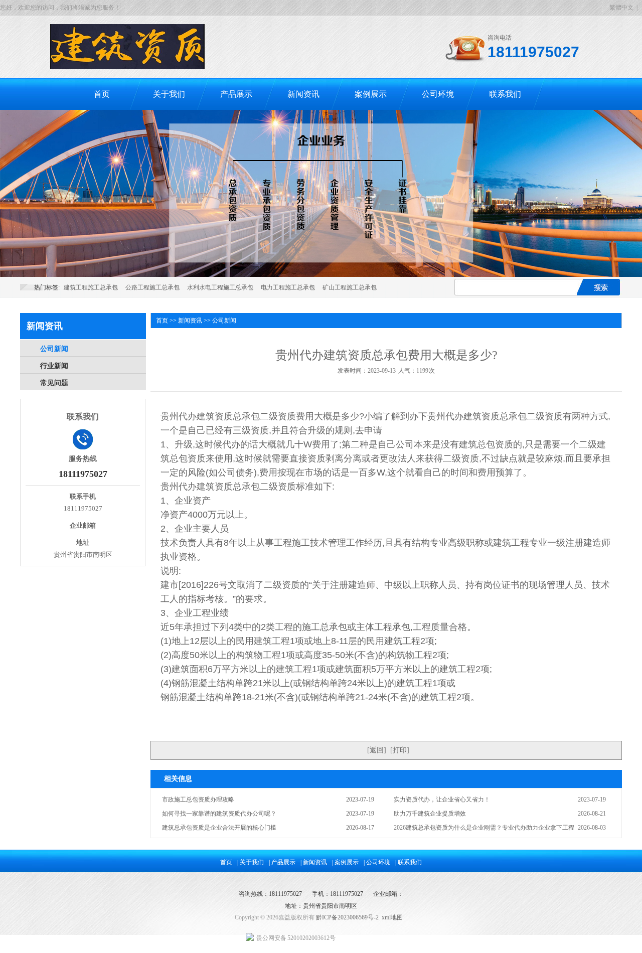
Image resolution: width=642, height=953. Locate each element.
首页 (102, 94)
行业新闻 (54, 366)
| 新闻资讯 (313, 862)
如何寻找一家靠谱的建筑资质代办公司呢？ (219, 813)
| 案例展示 (345, 862)
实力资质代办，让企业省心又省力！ (442, 799)
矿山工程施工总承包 (350, 287)
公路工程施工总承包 (152, 287)
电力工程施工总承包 (288, 287)
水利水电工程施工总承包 (220, 287)
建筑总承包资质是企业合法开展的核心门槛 (219, 827)
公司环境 (438, 94)
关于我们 (169, 94)
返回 (377, 750)
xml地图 (392, 917)
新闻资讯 (303, 94)
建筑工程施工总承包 (91, 287)
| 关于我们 (250, 862)
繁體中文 (621, 7)
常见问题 (54, 383)
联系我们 (505, 94)
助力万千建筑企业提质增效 (430, 813)
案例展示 (371, 94)
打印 (400, 750)
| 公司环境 (377, 862)
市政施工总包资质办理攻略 (198, 799)
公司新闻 (54, 349)
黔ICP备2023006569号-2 (347, 917)
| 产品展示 (282, 862)
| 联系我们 (408, 862)
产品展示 (236, 94)
